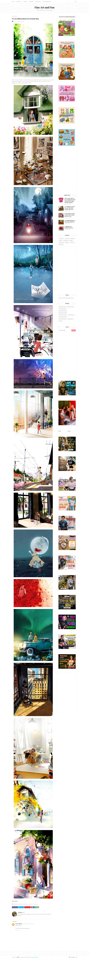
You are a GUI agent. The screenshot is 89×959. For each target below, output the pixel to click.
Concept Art (67, 238)
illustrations (20, 904)
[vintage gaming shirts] (67, 529)
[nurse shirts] (67, 549)
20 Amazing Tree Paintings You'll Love (68, 227)
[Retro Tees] (67, 668)
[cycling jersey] (67, 648)
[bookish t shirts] (67, 609)
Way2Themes (22, 957)
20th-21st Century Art (63, 316)
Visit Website (15, 901)
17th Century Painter (62, 308)
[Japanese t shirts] (67, 589)
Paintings (36, 904)
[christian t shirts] (67, 569)
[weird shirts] (67, 628)
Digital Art (15, 904)
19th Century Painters (63, 312)
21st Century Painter (62, 318)
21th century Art (70, 318)
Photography (61, 242)
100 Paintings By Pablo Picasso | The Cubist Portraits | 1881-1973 (69, 208)
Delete (19, 930)
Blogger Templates (34, 957)
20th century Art (71, 314)
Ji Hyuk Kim (30, 904)
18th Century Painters (63, 310)
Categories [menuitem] (18, 1)
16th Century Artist (70, 306)
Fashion (60, 240)
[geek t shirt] (67, 395)
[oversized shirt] (67, 450)
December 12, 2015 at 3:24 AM (28, 923)
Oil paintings (65, 240)
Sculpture (67, 242)
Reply (16, 930)
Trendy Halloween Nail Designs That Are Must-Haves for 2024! (69, 215)
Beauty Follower (19, 923)
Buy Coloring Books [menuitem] (47, 1)
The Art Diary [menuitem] (38, 1)
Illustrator (26, 904)
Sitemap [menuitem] (25, 1)
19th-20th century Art (63, 314)
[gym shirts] (67, 470)
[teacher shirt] (67, 510)
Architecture (61, 238)
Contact (69, 431)
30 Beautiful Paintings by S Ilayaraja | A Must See (69, 221)
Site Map (60, 320)
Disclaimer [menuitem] (31, 1)
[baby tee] (67, 490)
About (59, 431)
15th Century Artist (62, 306)
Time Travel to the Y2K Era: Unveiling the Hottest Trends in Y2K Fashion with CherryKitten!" (70, 200)
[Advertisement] (67, 170)
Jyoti (16, 21)
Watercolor (72, 242)
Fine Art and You (44, 7)
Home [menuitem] (13, 1)
